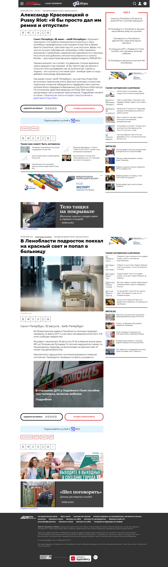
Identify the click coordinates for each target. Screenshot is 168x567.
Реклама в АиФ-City (117, 519)
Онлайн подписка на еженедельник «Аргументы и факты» (117, 516)
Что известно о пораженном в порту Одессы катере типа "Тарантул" (131, 350)
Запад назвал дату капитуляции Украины (129, 185)
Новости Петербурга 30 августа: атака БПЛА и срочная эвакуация (127, 19)
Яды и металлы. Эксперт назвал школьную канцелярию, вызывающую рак (130, 119)
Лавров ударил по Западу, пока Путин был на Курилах (129, 176)
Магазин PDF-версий (82, 516)
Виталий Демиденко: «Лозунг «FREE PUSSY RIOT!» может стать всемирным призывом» (86, 149)
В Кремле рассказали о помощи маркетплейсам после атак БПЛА (129, 342)
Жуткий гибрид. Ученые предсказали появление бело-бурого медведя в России (132, 284)
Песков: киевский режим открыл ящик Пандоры (129, 159)
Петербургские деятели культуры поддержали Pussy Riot (45, 148)
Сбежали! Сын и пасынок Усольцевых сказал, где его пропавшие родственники (132, 258)
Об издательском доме (47, 516)
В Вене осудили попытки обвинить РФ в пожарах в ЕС (130, 168)
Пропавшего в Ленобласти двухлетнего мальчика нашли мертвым (126, 40)
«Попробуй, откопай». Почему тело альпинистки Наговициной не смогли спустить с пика (131, 128)
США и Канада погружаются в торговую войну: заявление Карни (130, 333)
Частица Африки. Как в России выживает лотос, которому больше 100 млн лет (131, 137)
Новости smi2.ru (29, 229)
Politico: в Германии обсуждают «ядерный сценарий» (129, 324)
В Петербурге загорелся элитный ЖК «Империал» (126, 62)
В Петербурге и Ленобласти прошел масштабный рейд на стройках (127, 30)
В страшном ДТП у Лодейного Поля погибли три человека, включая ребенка (126, 51)
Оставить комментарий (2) (84, 108)
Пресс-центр (65, 516)
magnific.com (26, 313)
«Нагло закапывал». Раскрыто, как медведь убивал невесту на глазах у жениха (131, 102)
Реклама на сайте (73, 519)
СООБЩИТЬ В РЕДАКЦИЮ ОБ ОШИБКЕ (108, 522)
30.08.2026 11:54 (26, 237)
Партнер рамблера (60, 557)
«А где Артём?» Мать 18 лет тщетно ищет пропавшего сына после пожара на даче (131, 293)
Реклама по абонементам (95, 519)
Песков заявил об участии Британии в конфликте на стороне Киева (131, 150)
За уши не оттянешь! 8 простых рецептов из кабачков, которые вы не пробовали (132, 302)
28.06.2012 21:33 (26, 11)
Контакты (42, 519)
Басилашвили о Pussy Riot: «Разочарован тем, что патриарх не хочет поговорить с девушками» (81, 159)
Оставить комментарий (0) (84, 417)
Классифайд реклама (47, 522)
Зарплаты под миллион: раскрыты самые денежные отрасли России (130, 316)
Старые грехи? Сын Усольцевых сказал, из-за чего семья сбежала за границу (131, 276)
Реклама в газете (56, 519)
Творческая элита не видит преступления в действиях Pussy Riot (45, 166)
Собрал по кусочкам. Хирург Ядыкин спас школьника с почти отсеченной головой (132, 267)
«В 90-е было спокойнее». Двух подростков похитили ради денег (131, 92)
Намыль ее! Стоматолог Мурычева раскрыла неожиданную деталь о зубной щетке (131, 111)
